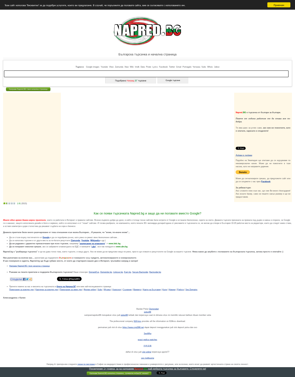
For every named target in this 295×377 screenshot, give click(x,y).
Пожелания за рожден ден (21, 289)
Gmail (178, 67)
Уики (126, 67)
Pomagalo (187, 67)
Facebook (163, 67)
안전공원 (147, 346)
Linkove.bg (118, 272)
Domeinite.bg (106, 272)
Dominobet (154, 309)
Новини (172, 289)
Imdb (137, 67)
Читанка (196, 67)
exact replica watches (147, 339)
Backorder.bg (155, 272)
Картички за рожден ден (46, 289)
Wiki (132, 67)
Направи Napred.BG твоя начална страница (28, 89)
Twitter (172, 67)
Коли (164, 289)
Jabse (216, 67)
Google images (92, 67)
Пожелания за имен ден (71, 289)
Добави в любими (244, 155)
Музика (107, 289)
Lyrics (155, 67)
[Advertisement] (20, 101)
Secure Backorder (140, 272)
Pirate (148, 67)
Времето (137, 289)
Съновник (127, 289)
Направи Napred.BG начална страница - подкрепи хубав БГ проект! (119, 373)
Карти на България (152, 289)
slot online (146, 352)
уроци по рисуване (86, 364)
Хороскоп (116, 289)
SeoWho (147, 333)
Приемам (279, 5)
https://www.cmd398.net (133, 327)
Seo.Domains (191, 289)
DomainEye (94, 272)
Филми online (90, 289)
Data (143, 67)
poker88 (147, 312)
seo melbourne (147, 358)
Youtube (104, 67)
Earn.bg (127, 272)
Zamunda (119, 67)
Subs (203, 67)
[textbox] (146, 73)
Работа (180, 289)
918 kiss (137, 321)
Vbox (111, 67)
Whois (210, 67)
